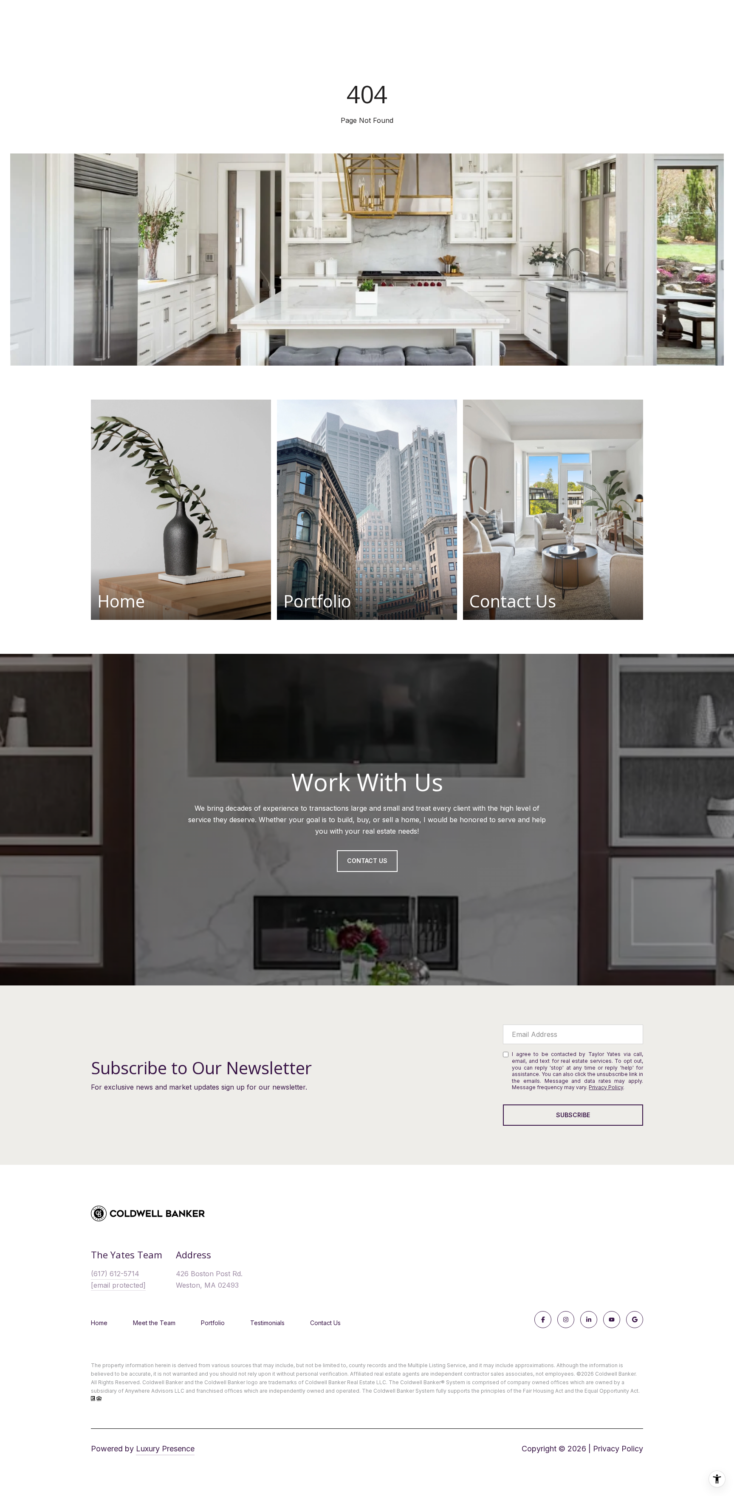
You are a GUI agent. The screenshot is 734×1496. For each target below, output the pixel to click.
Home (99, 1322)
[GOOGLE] (634, 1319)
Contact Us (325, 1323)
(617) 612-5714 (115, 1273)
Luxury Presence (165, 1448)
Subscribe (573, 1114)
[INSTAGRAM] (565, 1319)
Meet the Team (154, 1322)
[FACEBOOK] (542, 1319)
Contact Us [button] (367, 860)
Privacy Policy (606, 1087)
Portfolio (213, 1322)
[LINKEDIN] (588, 1319)
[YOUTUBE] (611, 1319)
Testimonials (267, 1322)
